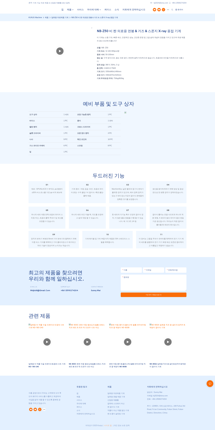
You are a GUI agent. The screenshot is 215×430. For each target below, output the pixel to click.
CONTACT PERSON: (97, 287)
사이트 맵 (108, 425)
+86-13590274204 (178, 3)
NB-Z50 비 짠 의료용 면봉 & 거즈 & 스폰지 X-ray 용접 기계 (94, 17)
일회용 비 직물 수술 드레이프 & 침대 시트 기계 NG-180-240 (47, 365)
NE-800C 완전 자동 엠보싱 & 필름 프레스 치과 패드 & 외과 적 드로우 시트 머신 (87, 365)
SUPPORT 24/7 (65, 287)
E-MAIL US (33, 287)
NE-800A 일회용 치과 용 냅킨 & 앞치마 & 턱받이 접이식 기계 (168, 365)
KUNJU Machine (35, 17)
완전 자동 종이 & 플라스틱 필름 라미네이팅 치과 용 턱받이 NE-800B (127, 365)
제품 (46, 17)
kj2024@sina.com (160, 3)
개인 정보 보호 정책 (122, 425)
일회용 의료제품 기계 (59, 17)
